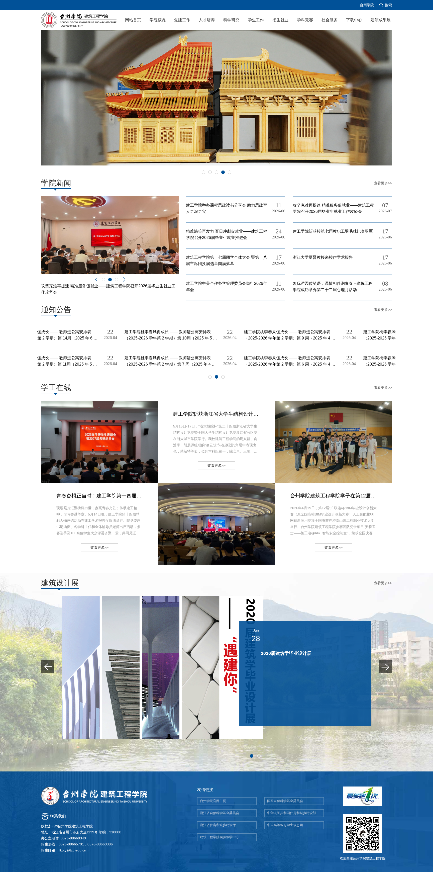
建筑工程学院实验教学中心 (219, 837)
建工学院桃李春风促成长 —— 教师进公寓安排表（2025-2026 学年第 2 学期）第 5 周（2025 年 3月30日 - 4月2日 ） (325, 361)
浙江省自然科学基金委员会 (219, 813)
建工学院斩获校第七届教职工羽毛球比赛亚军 (333, 231)
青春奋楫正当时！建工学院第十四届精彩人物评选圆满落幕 (107, 529)
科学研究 (231, 20)
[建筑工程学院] (79, 21)
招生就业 (280, 20)
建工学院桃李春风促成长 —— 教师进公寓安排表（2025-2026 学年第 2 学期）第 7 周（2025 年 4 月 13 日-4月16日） (86, 361)
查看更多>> (383, 183)
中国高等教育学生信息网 (285, 825)
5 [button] (229, 172)
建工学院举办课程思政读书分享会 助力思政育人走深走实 (226, 208)
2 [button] (210, 172)
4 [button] (223, 172)
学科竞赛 (305, 20)
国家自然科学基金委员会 (285, 801)
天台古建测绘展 (276, 653)
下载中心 (354, 20)
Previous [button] (95, 279)
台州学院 (367, 5)
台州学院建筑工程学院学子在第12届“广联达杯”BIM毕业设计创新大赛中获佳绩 (341, 529)
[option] (216, 97)
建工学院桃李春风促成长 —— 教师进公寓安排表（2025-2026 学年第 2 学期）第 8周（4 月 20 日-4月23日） (326, 335)
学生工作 (256, 20)
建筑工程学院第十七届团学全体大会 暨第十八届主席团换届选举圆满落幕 (226, 260)
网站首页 (133, 20)
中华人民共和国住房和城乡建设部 (291, 813)
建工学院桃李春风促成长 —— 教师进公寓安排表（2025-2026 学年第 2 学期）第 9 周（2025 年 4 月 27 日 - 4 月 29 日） (206, 335)
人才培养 (207, 20)
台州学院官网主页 (213, 801)
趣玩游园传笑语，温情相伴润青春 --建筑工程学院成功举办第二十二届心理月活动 (332, 286)
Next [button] (124, 279)
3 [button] (216, 172)
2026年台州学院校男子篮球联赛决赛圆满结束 (333, 442)
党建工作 (182, 20)
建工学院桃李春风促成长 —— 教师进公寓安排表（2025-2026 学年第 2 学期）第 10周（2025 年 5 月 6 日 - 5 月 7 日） (87, 335)
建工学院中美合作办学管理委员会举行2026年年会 (226, 286)
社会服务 (329, 20)
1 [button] (203, 172)
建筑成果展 (381, 20)
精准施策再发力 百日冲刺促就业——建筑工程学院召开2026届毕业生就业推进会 (226, 234)
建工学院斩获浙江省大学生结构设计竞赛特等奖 (224, 447)
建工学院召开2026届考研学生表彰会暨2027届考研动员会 (102, 442)
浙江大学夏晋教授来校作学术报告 (323, 257)
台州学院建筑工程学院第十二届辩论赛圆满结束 (216, 523)
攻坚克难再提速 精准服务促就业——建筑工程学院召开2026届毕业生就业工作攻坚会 (333, 208)
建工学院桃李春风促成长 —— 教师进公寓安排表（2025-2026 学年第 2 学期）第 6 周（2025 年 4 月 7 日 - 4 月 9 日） (206, 361)
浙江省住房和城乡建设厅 (218, 825)
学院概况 (158, 20)
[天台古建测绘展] (162, 667)
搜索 (388, 5)
